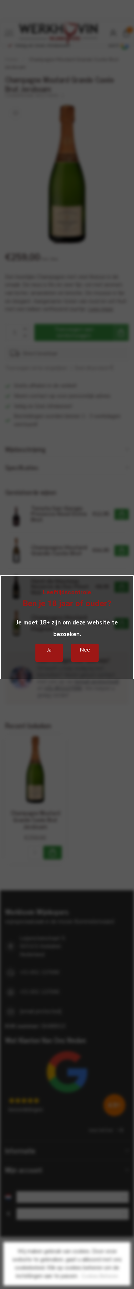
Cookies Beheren (99, 1276)
